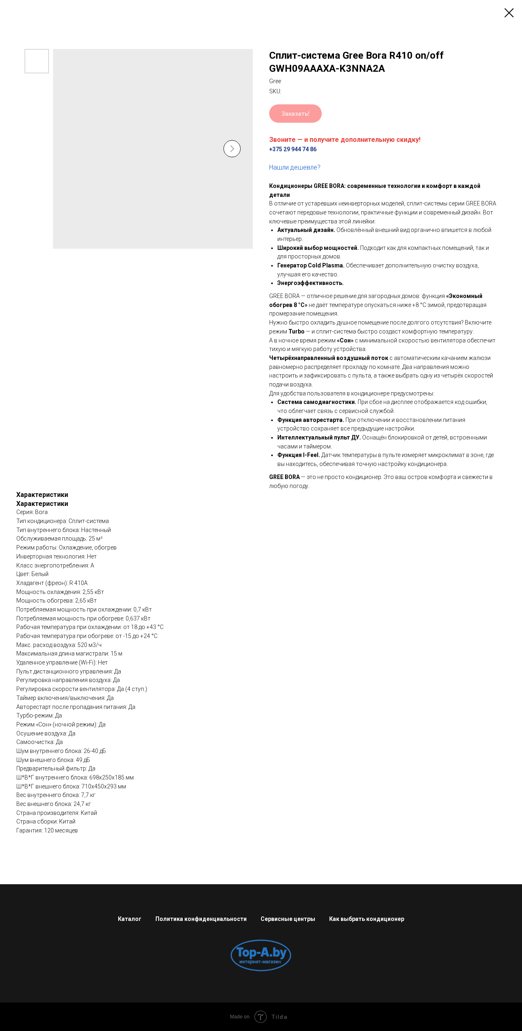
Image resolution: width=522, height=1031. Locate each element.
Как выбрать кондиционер (366, 919)
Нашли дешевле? (295, 167)
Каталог (130, 919)
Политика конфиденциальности (201, 919)
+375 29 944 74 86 (292, 149)
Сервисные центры (288, 919)
